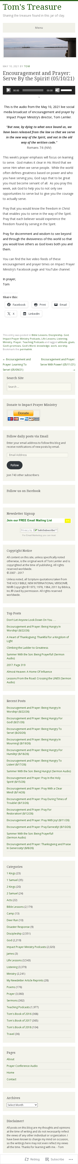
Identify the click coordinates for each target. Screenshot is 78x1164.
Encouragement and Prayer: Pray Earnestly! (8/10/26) (39, 827)
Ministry (7, 342)
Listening (62, 338)
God (66, 335)
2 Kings (11, 887)
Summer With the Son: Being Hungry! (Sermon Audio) (39, 771)
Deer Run (12, 920)
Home (10, 1072)
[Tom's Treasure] (40, 56)
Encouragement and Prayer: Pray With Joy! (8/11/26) (38, 820)
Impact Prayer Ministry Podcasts (21, 338)
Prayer (17, 342)
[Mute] (57, 90)
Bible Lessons (39, 335)
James (10, 953)
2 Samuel (12, 893)
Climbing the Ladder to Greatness (27, 648)
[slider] (67, 90)
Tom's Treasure (32, 7)
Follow (15, 465)
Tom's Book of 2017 (19, 1020)
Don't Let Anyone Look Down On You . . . (31, 620)
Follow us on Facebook (23, 491)
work (54, 345)
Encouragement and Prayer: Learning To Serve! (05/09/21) (17, 364)
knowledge (43, 345)
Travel (10, 1034)
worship (62, 345)
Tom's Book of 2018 (19, 1027)
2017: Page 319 (16, 665)
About (10, 1059)
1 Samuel (12, 880)
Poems (11, 987)
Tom (27, 66)
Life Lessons (48, 338)
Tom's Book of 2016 (19, 1014)
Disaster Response (18, 927)
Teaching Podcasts (33, 342)
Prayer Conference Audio (22, 1066)
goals (71, 342)
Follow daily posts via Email (27, 436)
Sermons (12, 1000)
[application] (39, 90)
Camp (10, 913)
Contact (11, 1079)
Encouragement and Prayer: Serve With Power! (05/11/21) (57, 364)
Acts (9, 900)
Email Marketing (34, 535)
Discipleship (55, 335)
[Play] (8, 90)
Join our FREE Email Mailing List (29, 520)
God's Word (29, 345)
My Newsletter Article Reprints (25, 980)
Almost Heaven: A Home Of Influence (29, 672)
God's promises (12, 345)
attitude (62, 342)
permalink (26, 349)
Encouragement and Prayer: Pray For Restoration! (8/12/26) (29, 811)
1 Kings (11, 873)
